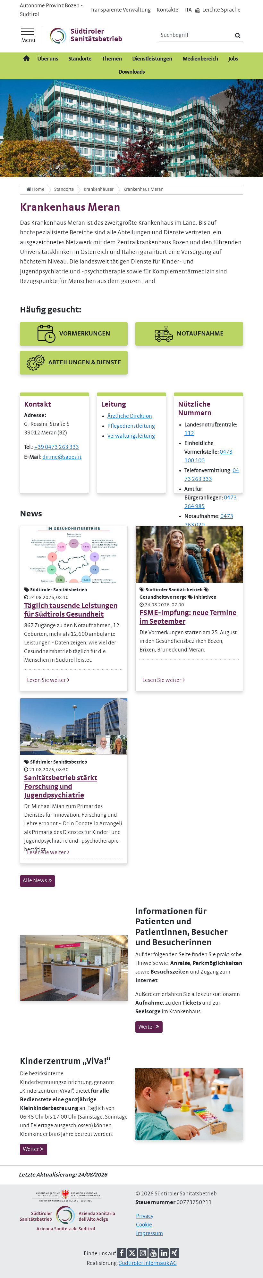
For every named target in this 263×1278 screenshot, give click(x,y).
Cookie (144, 1225)
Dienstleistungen (152, 59)
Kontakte (167, 10)
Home (37, 189)
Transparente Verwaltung (120, 10)
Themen (112, 59)
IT (188, 10)
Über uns (47, 59)
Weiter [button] (146, 1027)
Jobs (233, 59)
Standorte (79, 59)
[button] (74, 334)
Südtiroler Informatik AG (148, 1263)
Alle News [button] (35, 881)
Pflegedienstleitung (131, 426)
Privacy (144, 1216)
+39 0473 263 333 (56, 447)
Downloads (131, 72)
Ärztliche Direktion (129, 416)
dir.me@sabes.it (61, 457)
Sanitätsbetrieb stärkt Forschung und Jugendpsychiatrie (60, 786)
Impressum (149, 1233)
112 (189, 433)
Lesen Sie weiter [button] (47, 680)
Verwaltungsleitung (131, 436)
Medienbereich (200, 59)
